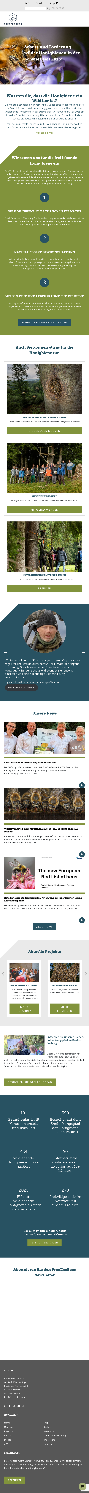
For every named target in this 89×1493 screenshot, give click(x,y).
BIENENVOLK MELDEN (44, 430)
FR (57, 8)
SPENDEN (44, 588)
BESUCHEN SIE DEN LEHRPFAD (30, 1082)
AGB (6, 1444)
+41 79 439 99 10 (12, 1393)
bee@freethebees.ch (14, 1397)
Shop (52, 3)
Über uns (8, 1427)
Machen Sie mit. (44, 132)
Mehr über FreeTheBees (21, 687)
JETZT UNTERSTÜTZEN (44, 1242)
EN (53, 8)
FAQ (27, 3)
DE (60, 8)
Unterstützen (50, 1444)
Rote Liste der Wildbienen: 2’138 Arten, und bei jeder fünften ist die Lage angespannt (43, 899)
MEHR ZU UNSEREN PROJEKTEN (44, 322)
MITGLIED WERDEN (44, 509)
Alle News (44, 926)
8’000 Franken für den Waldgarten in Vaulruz (30, 762)
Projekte (8, 1431)
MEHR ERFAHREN (24, 1009)
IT (63, 8)
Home (7, 1422)
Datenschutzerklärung (54, 1435)
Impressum (49, 1439)
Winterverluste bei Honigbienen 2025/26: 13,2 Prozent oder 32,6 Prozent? (41, 830)
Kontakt (39, 3)
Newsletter (49, 1431)
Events (7, 1439)
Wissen (7, 1435)
